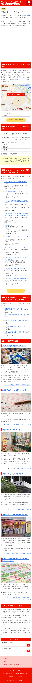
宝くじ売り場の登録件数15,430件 (12, 4)
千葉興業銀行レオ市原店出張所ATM (16, 278)
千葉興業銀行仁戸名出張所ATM (15, 269)
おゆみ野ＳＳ (8, 225)
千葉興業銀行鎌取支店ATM (13, 191)
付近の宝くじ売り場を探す (16, 119)
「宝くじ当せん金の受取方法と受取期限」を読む (17, 553)
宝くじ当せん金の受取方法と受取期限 (15, 515)
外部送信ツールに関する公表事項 (10, 673)
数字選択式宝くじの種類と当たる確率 (15, 390)
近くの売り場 (29, 4)
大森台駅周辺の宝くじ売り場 (14, 332)
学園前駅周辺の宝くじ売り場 (14, 320)
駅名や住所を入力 (7, 642)
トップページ (5, 658)
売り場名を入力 (6, 648)
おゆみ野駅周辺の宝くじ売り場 (14, 315)
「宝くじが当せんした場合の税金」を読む (19, 509)
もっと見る (16, 290)
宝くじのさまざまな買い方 (11, 430)
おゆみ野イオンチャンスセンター (15, 248)
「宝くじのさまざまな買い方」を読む (20, 468)
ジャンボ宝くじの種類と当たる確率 (14, 346)
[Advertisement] (16, 44)
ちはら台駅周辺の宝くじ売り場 (14, 326)
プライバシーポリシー (15, 670)
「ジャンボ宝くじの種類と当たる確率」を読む (17, 385)
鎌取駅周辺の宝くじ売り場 (13, 309)
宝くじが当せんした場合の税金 (12, 474)
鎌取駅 (3, 8)
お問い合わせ (19, 676)
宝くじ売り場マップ (13, 2)
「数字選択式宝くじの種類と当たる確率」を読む (17, 424)
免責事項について (24, 673)
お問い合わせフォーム (21, 79)
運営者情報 (12, 676)
